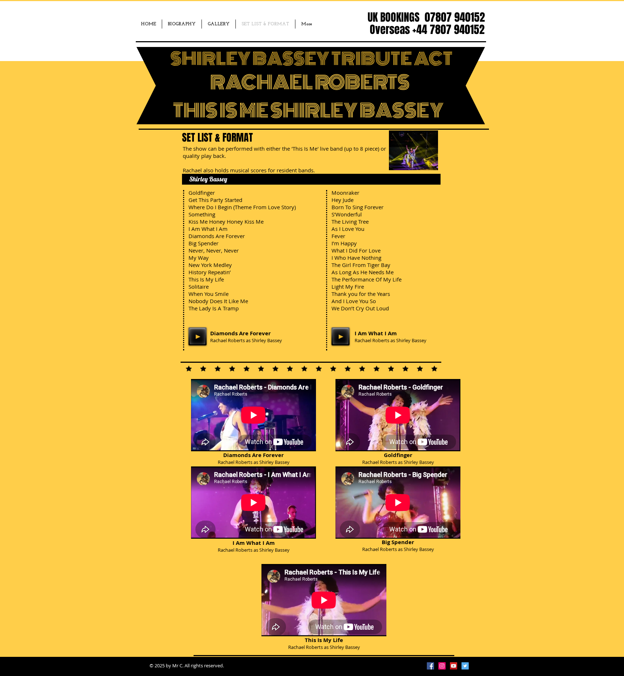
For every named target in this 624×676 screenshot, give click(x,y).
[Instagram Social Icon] (442, 665)
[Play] (197, 336)
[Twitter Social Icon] (465, 665)
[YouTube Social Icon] (453, 665)
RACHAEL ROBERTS (310, 82)
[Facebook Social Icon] (430, 665)
